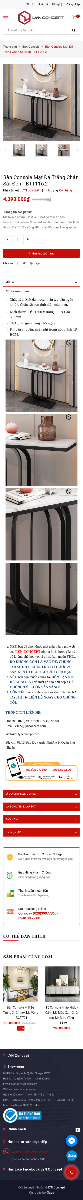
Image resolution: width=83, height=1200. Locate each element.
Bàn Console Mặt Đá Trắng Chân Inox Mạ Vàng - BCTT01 (20, 1012)
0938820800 (43, 1078)
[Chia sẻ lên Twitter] (24, 263)
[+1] (38, 263)
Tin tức (31, 4)
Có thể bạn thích (24, 936)
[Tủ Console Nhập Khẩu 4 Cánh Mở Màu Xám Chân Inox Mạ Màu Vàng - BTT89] (62, 984)
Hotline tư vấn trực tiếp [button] (27, 1142)
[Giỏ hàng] (74, 17)
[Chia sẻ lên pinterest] (31, 263)
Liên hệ (43, 4)
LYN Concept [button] (18, 1056)
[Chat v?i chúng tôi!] (71, 1141)
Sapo (50, 1192)
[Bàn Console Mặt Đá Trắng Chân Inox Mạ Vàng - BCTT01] (20, 984)
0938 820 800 (39, 1151)
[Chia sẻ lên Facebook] (17, 263)
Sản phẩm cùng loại (28, 956)
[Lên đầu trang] (69, 1191)
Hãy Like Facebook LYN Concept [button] (34, 1169)
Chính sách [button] (16, 1129)
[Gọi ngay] (71, 1172)
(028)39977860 (44, 913)
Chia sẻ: (8, 263)
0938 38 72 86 (29, 918)
